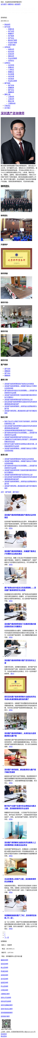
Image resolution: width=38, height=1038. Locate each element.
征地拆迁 (7, 63)
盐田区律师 (4, 982)
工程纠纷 (11, 96)
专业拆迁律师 (12, 81)
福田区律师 (4, 960)
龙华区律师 (4, 979)
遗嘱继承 (11, 87)
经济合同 (11, 51)
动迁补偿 (11, 76)
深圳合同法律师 (6, 1001)
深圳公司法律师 (6, 997)
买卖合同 (11, 54)
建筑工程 (7, 94)
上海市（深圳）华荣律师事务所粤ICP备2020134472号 (18, 1032)
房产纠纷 (7, 27)
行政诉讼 (7, 105)
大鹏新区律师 (5, 994)
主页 (2, 492)
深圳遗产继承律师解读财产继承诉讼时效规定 (19, 384)
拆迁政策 (11, 74)
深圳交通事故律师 (7, 1005)
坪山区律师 (4, 986)
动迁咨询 (11, 65)
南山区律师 (4, 967)
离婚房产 (11, 33)
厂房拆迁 (11, 69)
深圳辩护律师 (5, 1016)
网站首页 (7, 24)
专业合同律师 (12, 58)
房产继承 (11, 36)
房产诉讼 (11, 38)
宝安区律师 (4, 964)
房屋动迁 (11, 67)
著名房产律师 (12, 40)
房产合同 (11, 31)
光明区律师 (4, 990)
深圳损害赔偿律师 (7, 1012)
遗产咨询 (11, 85)
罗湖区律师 (4, 971)
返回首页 (17, 4)
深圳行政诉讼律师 (7, 1009)
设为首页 (4, 4)
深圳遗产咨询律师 (12, 113)
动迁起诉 (11, 78)
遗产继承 (7, 83)
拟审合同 (11, 49)
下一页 (6, 937)
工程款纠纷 (11, 103)
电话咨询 (4, 1036)
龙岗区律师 (4, 975)
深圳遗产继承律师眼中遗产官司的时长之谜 (18, 399)
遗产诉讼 (11, 90)
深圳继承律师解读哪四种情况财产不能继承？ (19, 430)
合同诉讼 (11, 60)
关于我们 (7, 108)
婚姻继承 (11, 92)
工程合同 (11, 99)
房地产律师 (11, 45)
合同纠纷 (7, 47)
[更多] (11, 528)
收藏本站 (11, 4)
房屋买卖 (11, 29)
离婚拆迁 (11, 72)
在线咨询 (4, 1034)
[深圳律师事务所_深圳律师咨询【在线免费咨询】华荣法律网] (18, 13)
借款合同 (11, 56)
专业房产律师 (12, 42)
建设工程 (11, 101)
